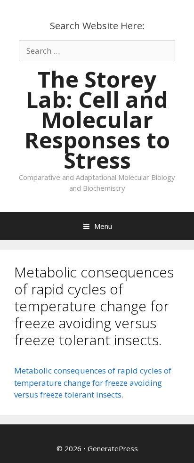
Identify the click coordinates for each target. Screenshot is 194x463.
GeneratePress (113, 448)
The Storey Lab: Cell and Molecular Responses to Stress (97, 119)
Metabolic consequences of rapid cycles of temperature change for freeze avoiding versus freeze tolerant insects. (92, 382)
